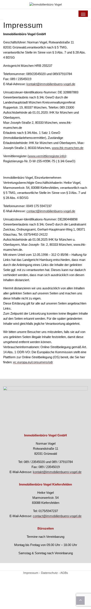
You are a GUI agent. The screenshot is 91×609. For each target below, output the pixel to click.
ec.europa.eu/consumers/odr (33, 362)
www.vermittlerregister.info (47, 156)
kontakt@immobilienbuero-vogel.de (50, 84)
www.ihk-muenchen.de (67, 148)
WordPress (72, 599)
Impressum (30, 572)
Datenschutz (49, 572)
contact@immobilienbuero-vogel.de (50, 211)
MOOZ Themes (36, 599)
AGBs (64, 572)
